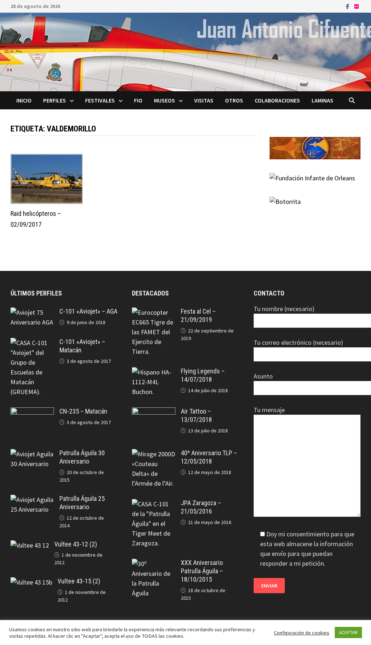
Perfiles (54, 100)
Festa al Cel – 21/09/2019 (198, 315)
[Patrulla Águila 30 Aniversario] (32, 454)
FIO (138, 100)
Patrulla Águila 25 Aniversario (82, 503)
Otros (234, 100)
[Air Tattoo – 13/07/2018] (153, 412)
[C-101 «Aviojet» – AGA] (32, 312)
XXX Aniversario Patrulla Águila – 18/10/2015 (202, 571)
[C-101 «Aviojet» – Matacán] (32, 343)
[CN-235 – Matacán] (32, 412)
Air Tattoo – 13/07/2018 (196, 415)
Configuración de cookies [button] (301, 632)
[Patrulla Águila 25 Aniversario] (32, 499)
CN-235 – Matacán (83, 411)
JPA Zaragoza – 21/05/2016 (201, 507)
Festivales (100, 100)
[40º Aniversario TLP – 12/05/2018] (153, 454)
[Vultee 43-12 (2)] (30, 545)
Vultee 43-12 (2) (75, 544)
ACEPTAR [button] (348, 632)
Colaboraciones (277, 100)
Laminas (322, 100)
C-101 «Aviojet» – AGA (88, 311)
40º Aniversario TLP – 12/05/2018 (209, 457)
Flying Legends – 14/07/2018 (203, 375)
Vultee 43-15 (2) (79, 581)
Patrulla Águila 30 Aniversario (82, 457)
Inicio (24, 100)
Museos (164, 100)
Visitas (203, 100)
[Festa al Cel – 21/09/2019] (153, 312)
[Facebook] (348, 6)
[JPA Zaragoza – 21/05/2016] (153, 504)
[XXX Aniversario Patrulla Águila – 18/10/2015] (153, 564)
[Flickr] (356, 6)
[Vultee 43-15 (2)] (31, 582)
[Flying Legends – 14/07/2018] (153, 372)
